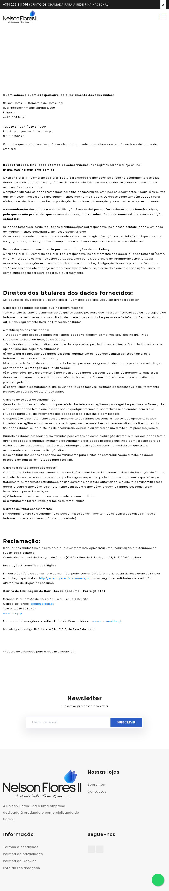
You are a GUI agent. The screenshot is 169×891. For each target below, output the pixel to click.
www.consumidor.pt (106, 621)
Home (65, 52)
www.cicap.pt (13, 613)
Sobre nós (96, 784)
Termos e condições (20, 847)
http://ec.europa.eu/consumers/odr (65, 578)
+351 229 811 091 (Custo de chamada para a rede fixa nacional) (56, 4)
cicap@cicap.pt (42, 604)
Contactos (97, 791)
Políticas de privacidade (91, 52)
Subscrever (126, 722)
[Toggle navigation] (163, 17)
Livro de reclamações (21, 868)
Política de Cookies (19, 861)
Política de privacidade (23, 854)
